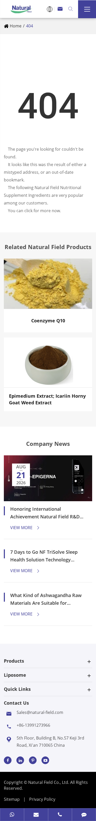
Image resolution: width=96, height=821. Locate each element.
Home (16, 26)
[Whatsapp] (12, 815)
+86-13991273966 (33, 725)
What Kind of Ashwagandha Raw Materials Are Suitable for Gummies (46, 599)
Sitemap (12, 799)
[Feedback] (84, 815)
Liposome (15, 675)
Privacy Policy (42, 799)
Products (14, 661)
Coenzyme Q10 (48, 320)
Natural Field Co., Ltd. (49, 782)
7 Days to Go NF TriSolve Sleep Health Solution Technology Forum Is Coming (44, 556)
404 (29, 26)
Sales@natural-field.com (40, 712)
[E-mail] (36, 815)
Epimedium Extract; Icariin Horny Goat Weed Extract (47, 399)
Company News (48, 443)
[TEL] (60, 815)
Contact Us (16, 703)
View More (25, 527)
